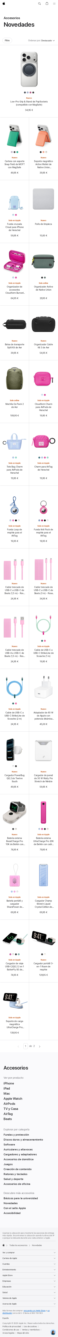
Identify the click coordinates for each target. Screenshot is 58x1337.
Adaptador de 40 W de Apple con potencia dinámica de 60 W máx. (43, 715)
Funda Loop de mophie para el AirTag (14, 532)
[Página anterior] (18, 1046)
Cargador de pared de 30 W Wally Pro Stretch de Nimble (43, 778)
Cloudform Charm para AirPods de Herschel (43, 407)
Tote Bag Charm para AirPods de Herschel (15, 469)
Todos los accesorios (18, 1245)
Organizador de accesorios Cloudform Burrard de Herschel (14, 289)
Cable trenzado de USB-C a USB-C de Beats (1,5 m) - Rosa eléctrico (14, 590)
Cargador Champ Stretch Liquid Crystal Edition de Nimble (43, 904)
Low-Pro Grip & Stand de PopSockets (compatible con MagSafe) (28, 103)
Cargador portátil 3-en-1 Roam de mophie (44, 966)
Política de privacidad (11, 1326)
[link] (53, 1332)
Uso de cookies (30, 1326)
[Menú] (54, 3)
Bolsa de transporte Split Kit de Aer (14, 346)
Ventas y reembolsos (31, 1330)
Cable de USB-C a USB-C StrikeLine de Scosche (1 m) (43, 653)
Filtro (7, 40)
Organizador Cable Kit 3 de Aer (43, 346)
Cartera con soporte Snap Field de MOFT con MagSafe (14, 164)
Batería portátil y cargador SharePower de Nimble (14, 904)
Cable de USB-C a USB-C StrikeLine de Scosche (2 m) (14, 715)
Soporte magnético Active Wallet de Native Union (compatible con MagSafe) (43, 164)
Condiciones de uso (10, 1330)
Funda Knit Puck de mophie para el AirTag (43, 532)
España (5, 1318)
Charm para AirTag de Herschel (43, 468)
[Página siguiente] (39, 1046)
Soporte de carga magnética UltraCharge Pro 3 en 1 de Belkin (14, 1024)
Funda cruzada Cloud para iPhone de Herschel (14, 227)
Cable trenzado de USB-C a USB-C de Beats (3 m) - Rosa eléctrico (43, 590)
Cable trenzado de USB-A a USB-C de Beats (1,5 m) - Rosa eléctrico (14, 653)
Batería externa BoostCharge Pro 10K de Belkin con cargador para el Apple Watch (14, 841)
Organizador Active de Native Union (43, 288)
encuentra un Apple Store (34, 1311)
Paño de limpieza (43, 224)
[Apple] (3, 1245)
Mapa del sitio (23, 1333)
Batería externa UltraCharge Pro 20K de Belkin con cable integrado (43, 841)
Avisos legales (8, 1333)
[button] (39, 3)
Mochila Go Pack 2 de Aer (14, 405)
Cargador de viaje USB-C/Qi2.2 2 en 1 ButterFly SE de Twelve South (14, 966)
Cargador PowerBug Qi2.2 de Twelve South (14, 778)
